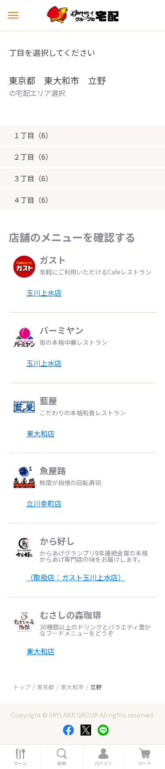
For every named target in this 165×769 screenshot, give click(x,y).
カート (144, 763)
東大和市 (72, 687)
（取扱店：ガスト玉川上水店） (75, 577)
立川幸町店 (44, 503)
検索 (61, 763)
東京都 (45, 687)
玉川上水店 (44, 292)
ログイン (103, 763)
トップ (21, 687)
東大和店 (40, 433)
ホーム (20, 763)
